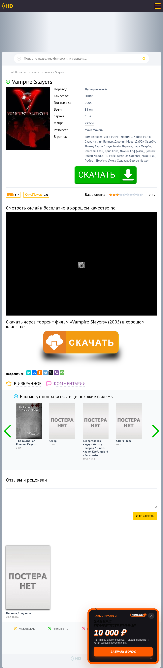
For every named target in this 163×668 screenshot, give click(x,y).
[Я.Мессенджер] (28, 372)
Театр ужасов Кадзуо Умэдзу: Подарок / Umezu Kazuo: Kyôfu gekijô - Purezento (95, 448)
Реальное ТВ (60, 628)
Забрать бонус (123, 651)
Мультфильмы (27, 628)
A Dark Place (124, 441)
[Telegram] (45, 372)
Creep (53, 441)
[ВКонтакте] (34, 372)
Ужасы (89, 123)
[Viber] (56, 372)
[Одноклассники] (39, 372)
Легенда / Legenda (18, 613)
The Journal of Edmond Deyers (26, 442)
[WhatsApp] (62, 372)
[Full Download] (14, 6)
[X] (51, 372)
